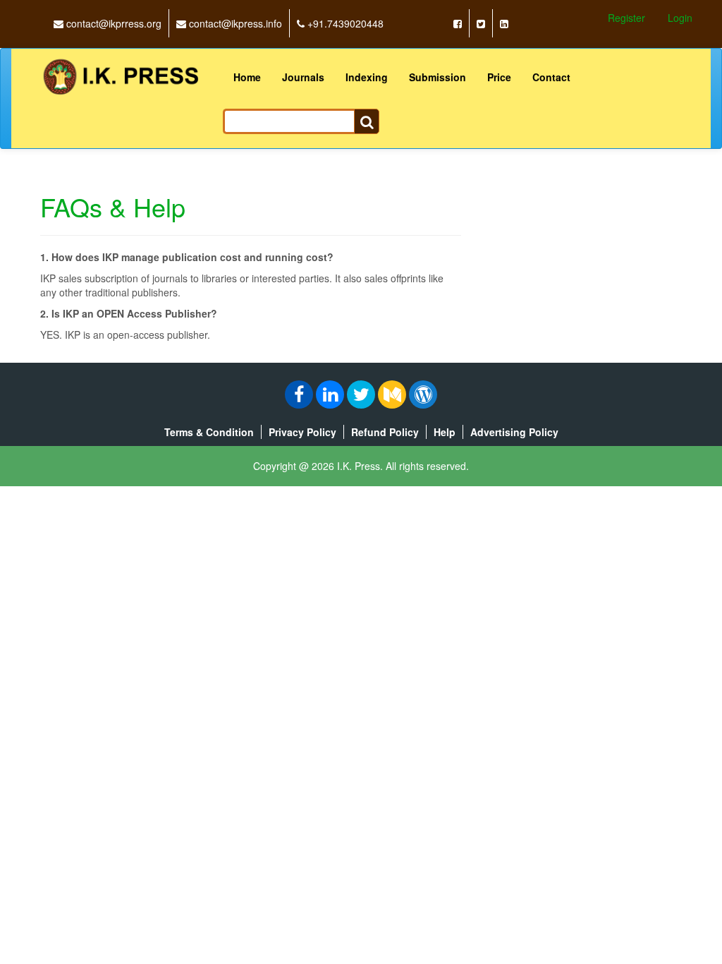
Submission (437, 77)
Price (499, 77)
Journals (303, 77)
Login (680, 18)
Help (444, 432)
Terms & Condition (209, 432)
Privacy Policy (302, 432)
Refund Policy (385, 432)
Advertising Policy (514, 432)
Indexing (366, 77)
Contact (551, 77)
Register (626, 18)
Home (247, 77)
